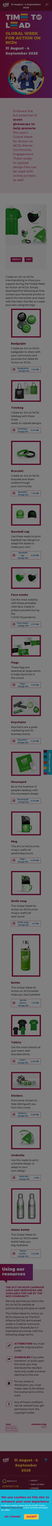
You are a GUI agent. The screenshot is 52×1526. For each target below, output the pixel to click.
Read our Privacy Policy (12, 1508)
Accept (31, 1516)
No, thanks (12, 1516)
